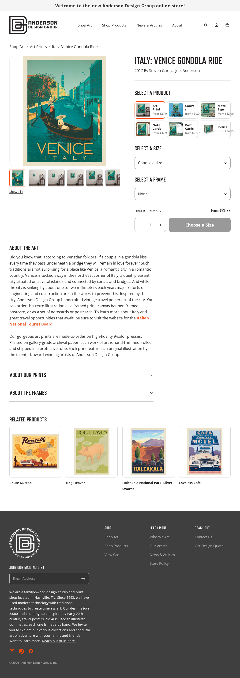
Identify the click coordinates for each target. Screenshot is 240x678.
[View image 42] (113, 178)
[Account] (216, 25)
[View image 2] (37, 178)
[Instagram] (12, 651)
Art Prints (38, 46)
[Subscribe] (83, 578)
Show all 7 (16, 191)
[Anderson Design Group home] (33, 25)
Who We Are (160, 536)
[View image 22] (75, 178)
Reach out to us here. (59, 641)
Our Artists (158, 545)
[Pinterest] (21, 651)
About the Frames (28, 393)
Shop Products (114, 25)
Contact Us (203, 536)
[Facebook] (30, 651)
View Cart (112, 554)
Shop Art (85, 25)
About (177, 25)
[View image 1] (17, 178)
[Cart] (227, 25)
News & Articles (149, 25)
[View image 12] (56, 178)
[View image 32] (94, 178)
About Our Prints (28, 375)
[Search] (205, 25)
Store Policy (159, 563)
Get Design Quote (209, 545)
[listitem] (182, 110)
